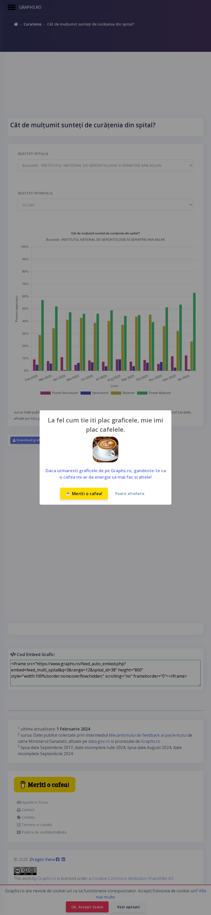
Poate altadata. (130, 493)
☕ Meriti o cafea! (84, 493)
